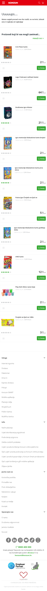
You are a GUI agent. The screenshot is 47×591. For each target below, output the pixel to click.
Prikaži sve (37, 38)
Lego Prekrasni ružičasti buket (26, 77)
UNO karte (19, 257)
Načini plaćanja (7, 428)
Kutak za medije (7, 501)
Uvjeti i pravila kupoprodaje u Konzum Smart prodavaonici (23, 456)
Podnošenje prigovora (10, 437)
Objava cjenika (7, 466)
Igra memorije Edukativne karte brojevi (30, 138)
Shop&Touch (6, 407)
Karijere (4, 497)
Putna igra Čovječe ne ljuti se (26, 198)
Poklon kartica (7, 412)
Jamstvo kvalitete (8, 527)
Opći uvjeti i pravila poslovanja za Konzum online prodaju (22, 452)
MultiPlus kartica (8, 416)
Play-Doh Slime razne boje (25, 287)
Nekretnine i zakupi (9, 492)
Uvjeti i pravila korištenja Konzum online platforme (20, 447)
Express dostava (8, 383)
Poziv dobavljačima (8, 487)
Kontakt (4, 506)
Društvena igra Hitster (23, 107)
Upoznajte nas (7, 512)
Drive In (4, 378)
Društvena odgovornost (10, 522)
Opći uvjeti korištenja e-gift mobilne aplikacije (18, 461)
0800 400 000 (24, 547)
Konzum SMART (7, 392)
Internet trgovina (8, 363)
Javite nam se (7, 472)
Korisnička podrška (9, 477)
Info (3, 422)
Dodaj (42, 68)
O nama (4, 517)
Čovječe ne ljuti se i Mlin (24, 317)
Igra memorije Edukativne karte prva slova (29, 169)
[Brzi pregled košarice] (44, 2)
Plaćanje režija (7, 402)
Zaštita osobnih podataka (11, 442)
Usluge (4, 358)
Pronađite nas (7, 482)
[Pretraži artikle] (39, 2)
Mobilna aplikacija (8, 397)
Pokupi (4, 387)
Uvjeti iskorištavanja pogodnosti (13, 432)
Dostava (5, 368)
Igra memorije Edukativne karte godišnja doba (29, 229)
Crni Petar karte (21, 47)
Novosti (4, 532)
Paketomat (6, 373)
